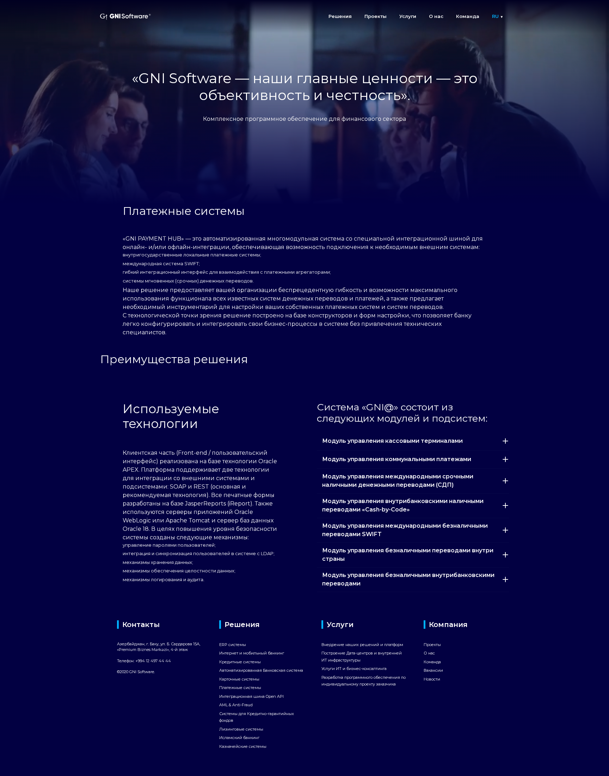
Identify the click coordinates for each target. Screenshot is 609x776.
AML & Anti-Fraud (236, 704)
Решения (340, 16)
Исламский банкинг (239, 737)
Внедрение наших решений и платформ (362, 644)
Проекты (375, 16)
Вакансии (433, 670)
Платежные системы (240, 687)
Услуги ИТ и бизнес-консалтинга (354, 668)
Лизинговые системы (241, 729)
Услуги (407, 16)
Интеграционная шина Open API (251, 696)
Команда (467, 16)
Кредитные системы (240, 661)
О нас (436, 16)
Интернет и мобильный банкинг (251, 653)
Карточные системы (239, 679)
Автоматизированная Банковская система (261, 670)
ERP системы (232, 644)
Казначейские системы (242, 746)
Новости (432, 679)
